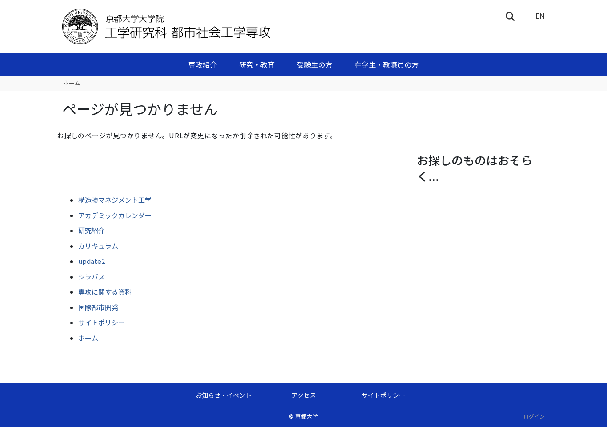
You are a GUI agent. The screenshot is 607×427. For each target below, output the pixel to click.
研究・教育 (257, 64)
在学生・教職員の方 (387, 64)
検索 (512, 16)
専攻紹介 (202, 64)
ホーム (71, 83)
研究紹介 (91, 230)
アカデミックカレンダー (115, 215)
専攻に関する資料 (105, 291)
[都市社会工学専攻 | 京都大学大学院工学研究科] (204, 26)
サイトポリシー (101, 322)
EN (540, 15)
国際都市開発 (98, 307)
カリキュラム (98, 246)
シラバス (91, 276)
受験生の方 (314, 64)
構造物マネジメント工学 (115, 199)
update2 (91, 261)
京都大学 (306, 416)
